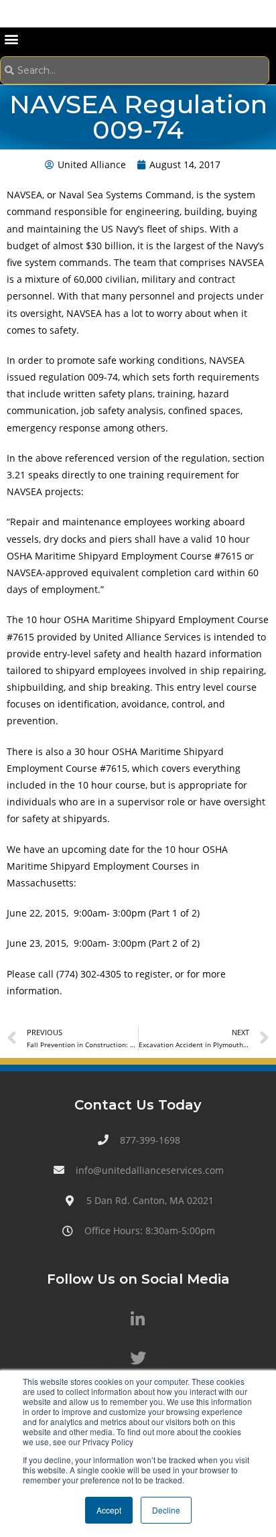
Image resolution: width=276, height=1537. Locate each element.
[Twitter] (138, 1358)
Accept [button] (108, 1510)
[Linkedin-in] (138, 1318)
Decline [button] (166, 1510)
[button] (11, 38)
